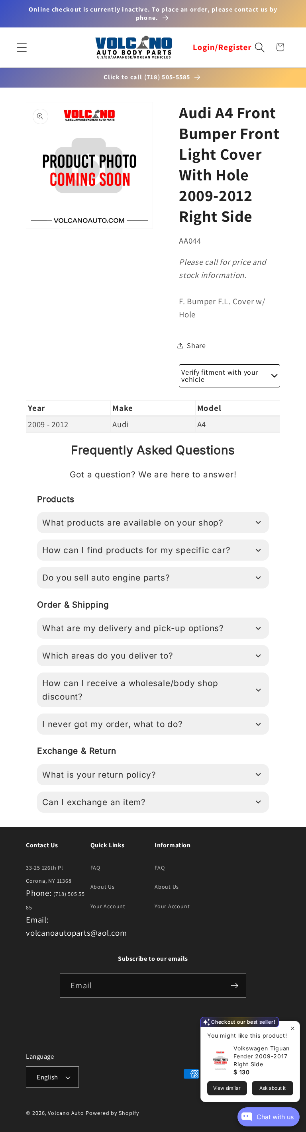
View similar (227, 1088)
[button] (21, 47)
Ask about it (272, 1088)
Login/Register (222, 47)
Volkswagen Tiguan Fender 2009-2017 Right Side (261, 1056)
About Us (102, 886)
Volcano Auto (66, 1112)
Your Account (108, 906)
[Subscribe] (234, 986)
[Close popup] (292, 1028)
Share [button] (196, 345)
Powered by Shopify (112, 1112)
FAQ (95, 867)
